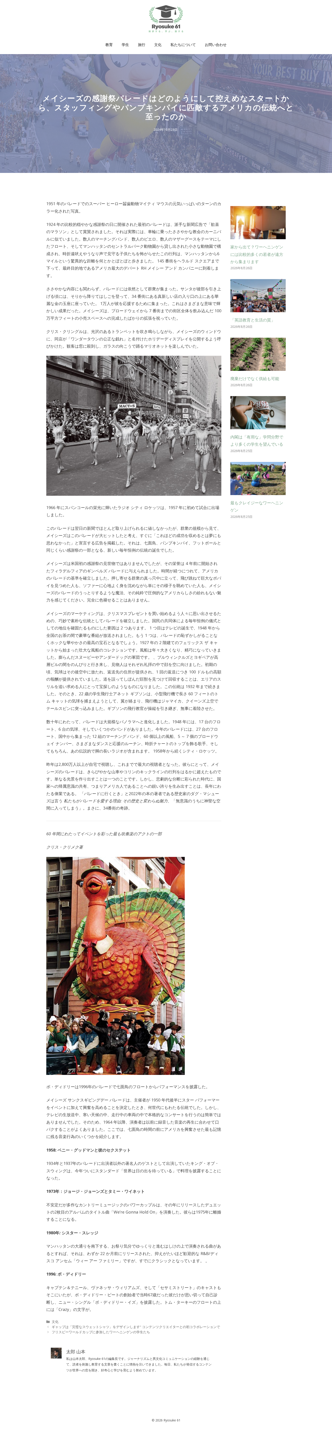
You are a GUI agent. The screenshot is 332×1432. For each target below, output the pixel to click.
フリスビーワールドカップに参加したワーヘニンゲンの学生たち (101, 1332)
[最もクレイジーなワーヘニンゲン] (258, 491)
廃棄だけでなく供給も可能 (254, 378)
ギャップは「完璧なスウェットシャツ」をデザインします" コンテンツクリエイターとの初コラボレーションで (136, 1326)
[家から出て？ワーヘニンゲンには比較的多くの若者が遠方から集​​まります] (258, 235)
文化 (157, 44)
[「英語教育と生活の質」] (258, 308)
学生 (125, 44)
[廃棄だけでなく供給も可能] (258, 367)
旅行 (141, 44)
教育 (109, 44)
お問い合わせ (216, 44)
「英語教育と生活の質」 (252, 320)
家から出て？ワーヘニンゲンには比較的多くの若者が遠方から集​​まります (256, 254)
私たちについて (183, 44)
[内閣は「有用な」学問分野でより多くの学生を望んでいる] (258, 425)
